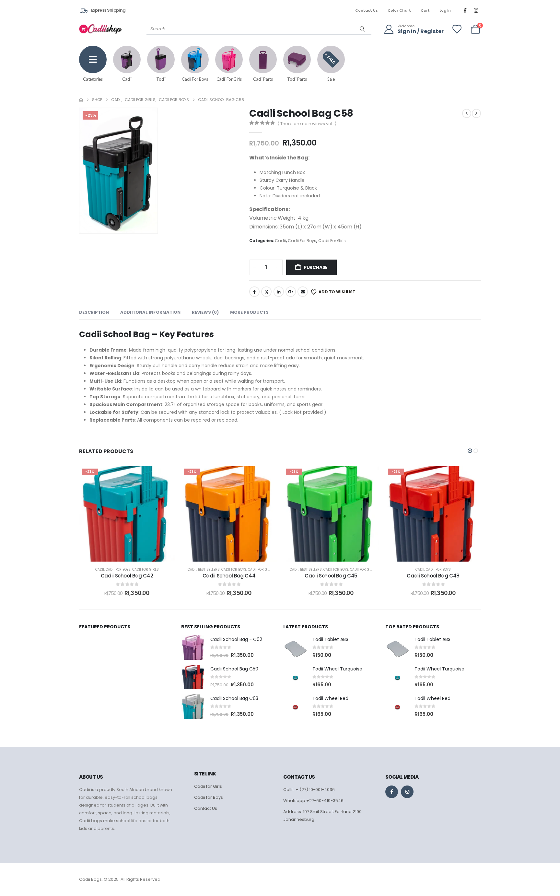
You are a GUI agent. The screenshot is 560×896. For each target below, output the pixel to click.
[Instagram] (476, 10)
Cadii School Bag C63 (234, 698)
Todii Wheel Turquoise (337, 669)
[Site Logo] (100, 29)
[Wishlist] (456, 29)
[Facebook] (465, 10)
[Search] (362, 28)
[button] (151, 227)
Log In (445, 10)
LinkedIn (279, 291)
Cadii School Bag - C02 (236, 639)
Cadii (280, 240)
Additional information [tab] (150, 312)
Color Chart (399, 10)
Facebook (254, 291)
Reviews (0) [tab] (205, 312)
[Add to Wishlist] (163, 477)
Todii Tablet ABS (330, 639)
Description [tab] (94, 312)
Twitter (266, 291)
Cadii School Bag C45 (331, 575)
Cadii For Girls (332, 240)
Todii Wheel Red (330, 698)
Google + (291, 291)
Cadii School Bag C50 (234, 669)
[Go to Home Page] (81, 100)
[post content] (127, 514)
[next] (476, 113)
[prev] (466, 113)
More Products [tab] (249, 312)
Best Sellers (209, 569)
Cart (425, 10)
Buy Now (131, 555)
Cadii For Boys (302, 240)
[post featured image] (193, 647)
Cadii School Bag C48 (433, 575)
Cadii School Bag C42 (127, 575)
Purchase (316, 267)
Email (303, 291)
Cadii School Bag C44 (229, 575)
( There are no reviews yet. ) (306, 124)
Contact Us (366, 10)
